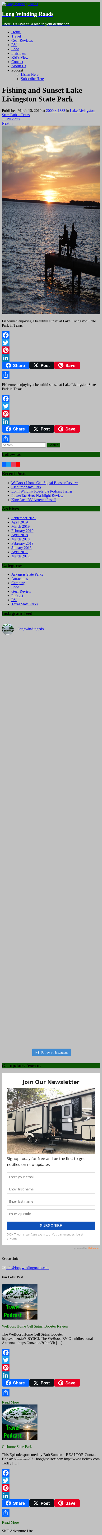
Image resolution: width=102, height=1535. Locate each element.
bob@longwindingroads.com (27, 1268)
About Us (18, 66)
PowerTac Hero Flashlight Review (37, 495)
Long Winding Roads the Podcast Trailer (41, 491)
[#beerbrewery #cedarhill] (51, 643)
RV (14, 45)
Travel (16, 36)
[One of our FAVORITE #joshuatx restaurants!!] (51, 903)
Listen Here (29, 74)
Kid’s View (19, 57)
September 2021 (23, 518)
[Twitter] (51, 342)
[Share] (51, 375)
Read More (10, 1402)
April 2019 (19, 522)
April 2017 (19, 552)
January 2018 (21, 548)
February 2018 (22, 543)
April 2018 (19, 535)
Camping (18, 583)
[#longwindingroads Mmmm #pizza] (51, 674)
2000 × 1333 (55, 111)
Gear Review (21, 591)
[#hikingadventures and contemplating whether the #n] (51, 845)
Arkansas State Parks (27, 574)
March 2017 (20, 556)
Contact (17, 62)
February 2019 (22, 531)
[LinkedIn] (51, 358)
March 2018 (20, 539)
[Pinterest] (51, 350)
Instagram (18, 53)
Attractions (19, 579)
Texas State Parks (24, 604)
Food (15, 49)
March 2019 (20, 526)
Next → (8, 123)
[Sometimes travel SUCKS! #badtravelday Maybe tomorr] (51, 789)
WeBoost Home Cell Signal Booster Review (44, 483)
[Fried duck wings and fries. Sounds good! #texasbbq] (51, 960)
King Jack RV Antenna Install (33, 500)
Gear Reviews (22, 40)
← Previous (11, 119)
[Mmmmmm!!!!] (51, 1017)
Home (16, 32)
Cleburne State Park (26, 487)
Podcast (17, 596)
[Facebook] (51, 335)
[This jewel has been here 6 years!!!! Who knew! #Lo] (51, 731)
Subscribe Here (32, 79)
